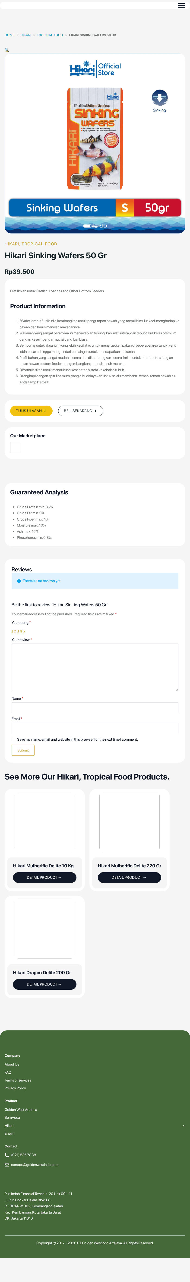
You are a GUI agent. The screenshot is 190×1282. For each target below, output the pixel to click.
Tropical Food (50, 35)
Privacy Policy (15, 1088)
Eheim (9, 1133)
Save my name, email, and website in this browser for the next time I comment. (77, 739)
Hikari (25, 35)
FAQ (8, 1072)
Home (10, 35)
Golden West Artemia (21, 1109)
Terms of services (18, 1080)
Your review (22, 640)
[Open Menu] (181, 5)
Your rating (21, 623)
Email (17, 719)
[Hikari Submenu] (183, 1126)
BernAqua (12, 1117)
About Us (12, 1064)
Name (17, 698)
